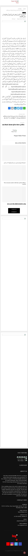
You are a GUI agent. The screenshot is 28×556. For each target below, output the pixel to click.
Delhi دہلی (24, 12)
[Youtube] (8, 544)
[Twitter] (16, 544)
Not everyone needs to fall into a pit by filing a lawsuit (15, 183)
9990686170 (24, 516)
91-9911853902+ (17, 516)
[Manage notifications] (24, 553)
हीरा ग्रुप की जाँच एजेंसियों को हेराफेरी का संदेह (16, 204)
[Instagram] (12, 544)
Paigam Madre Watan (21, 19)
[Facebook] (20, 544)
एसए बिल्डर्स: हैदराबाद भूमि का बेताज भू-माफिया (13, 125)
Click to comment (14, 211)
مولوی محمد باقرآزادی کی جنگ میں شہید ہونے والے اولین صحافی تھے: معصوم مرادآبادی (15, 163)
